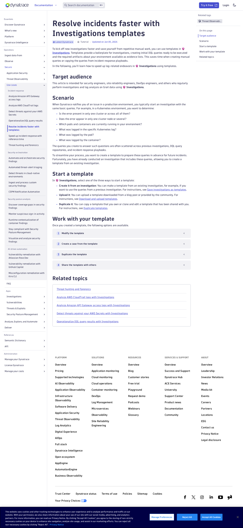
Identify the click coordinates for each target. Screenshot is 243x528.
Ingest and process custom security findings (23, 184)
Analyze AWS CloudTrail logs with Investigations (85, 297)
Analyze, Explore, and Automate (21, 322)
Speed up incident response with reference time (25, 137)
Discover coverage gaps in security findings (26, 206)
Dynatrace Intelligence (16, 42)
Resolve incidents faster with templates (24, 128)
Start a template (207, 46)
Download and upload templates (98, 199)
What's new (11, 31)
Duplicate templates (95, 208)
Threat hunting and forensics (24, 145)
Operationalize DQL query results (26, 121)
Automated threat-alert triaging (25, 167)
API (6, 346)
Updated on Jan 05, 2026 (104, 42)
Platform (9, 37)
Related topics (206, 57)
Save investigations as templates (166, 189)
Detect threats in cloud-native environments (24, 175)
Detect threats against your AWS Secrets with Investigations (92, 313)
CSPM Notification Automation (24, 192)
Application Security (17, 73)
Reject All (187, 517)
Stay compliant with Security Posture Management (23, 231)
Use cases (12, 85)
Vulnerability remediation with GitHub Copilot (24, 265)
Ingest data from (13, 55)
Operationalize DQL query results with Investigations (88, 321)
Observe (9, 61)
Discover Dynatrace (15, 25)
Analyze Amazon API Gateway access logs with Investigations (93, 305)
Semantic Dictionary (15, 340)
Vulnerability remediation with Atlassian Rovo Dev (24, 256)
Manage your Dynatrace (17, 359)
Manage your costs (14, 371)
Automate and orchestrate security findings (27, 160)
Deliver (8, 328)
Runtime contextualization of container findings (24, 221)
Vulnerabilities (14, 302)
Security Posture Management (22, 314)
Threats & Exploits (16, 308)
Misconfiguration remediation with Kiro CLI (26, 274)
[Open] (44, 24)
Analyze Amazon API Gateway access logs (24, 98)
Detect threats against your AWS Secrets (25, 113)
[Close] (44, 67)
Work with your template (212, 52)
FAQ (9, 284)
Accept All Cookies (211, 517)
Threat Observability (17, 79)
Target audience (207, 36)
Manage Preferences (161, 517)
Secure (8, 67)
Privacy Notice (57, 525)
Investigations (14, 296)
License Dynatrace (14, 365)
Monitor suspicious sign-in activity (26, 214)
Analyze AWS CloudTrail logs (23, 106)
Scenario (203, 41)
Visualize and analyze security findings (24, 240)
